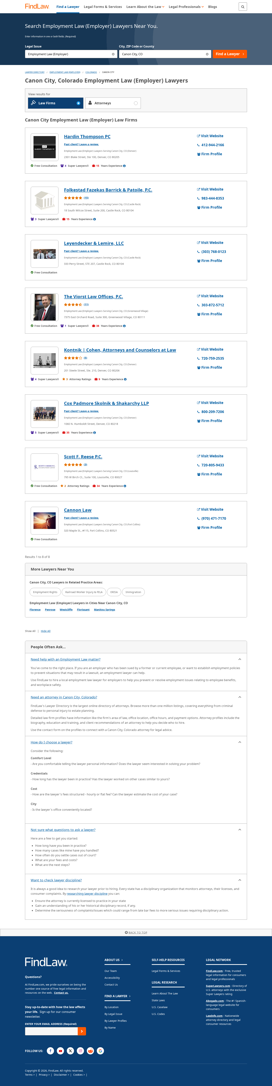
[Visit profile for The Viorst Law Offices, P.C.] (44, 307)
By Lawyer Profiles (116, 1020)
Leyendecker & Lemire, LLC (94, 243)
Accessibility (112, 977)
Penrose (50, 609)
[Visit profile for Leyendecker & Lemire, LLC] (44, 254)
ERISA (114, 592)
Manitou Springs (104, 609)
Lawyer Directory (34, 72)
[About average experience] (124, 166)
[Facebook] (50, 1050)
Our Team (111, 971)
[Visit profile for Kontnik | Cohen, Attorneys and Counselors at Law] (44, 360)
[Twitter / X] (70, 1050)
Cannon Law (78, 510)
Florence (35, 609)
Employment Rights (45, 592)
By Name (110, 1027)
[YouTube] (60, 1050)
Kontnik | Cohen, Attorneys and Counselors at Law (120, 350)
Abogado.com (215, 1001)
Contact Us (111, 984)
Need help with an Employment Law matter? (65, 659)
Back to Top (138, 932)
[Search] (243, 6)
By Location (112, 1007)
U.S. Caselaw (159, 1007)
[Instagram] (80, 1050)
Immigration (133, 592)
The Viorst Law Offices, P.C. (93, 296)
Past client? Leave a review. (81, 144)
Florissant (83, 609)
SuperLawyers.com (218, 986)
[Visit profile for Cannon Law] (44, 520)
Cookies (78, 1074)
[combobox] (71, 54)
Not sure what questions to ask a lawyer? (63, 830)
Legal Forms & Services (166, 971)
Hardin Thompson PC (87, 136)
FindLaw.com (214, 971)
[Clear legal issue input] (113, 54)
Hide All (46, 631)
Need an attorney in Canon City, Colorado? (64, 697)
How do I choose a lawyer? (51, 742)
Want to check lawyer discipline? (56, 880)
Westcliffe (66, 609)
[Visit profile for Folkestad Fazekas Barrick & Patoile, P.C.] (44, 200)
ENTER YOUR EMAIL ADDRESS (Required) (51, 1024)
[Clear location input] (207, 54)
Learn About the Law (165, 993)
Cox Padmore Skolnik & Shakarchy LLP (106, 403)
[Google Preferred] (100, 1050)
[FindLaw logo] (38, 6)
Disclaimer (61, 1074)
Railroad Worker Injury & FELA (84, 592)
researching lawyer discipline (87, 894)
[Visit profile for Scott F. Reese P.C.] (44, 467)
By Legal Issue (113, 1014)
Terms (29, 1074)
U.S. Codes (158, 1014)
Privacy (43, 1074)
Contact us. (61, 992)
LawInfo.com (214, 1016)
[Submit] (82, 1031)
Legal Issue (33, 46)
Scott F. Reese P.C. (83, 456)
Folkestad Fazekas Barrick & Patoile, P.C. (108, 190)
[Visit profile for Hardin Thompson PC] (44, 147)
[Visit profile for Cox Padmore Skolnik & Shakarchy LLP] (44, 414)
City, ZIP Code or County (136, 46)
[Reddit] (90, 1050)
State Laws (158, 1000)
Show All (30, 631)
